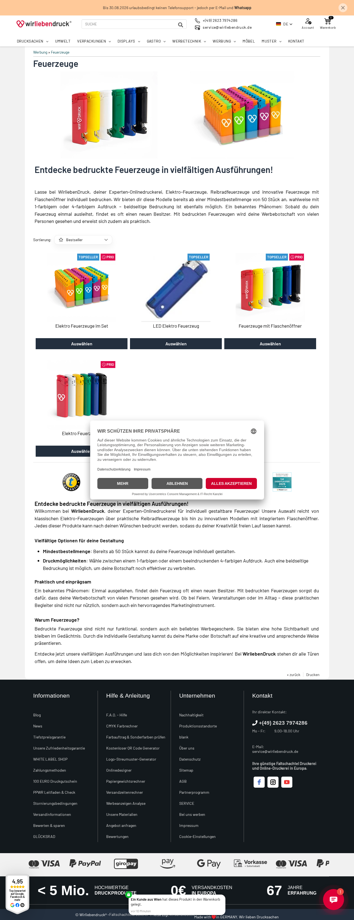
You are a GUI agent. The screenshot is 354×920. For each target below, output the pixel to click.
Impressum (189, 825)
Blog (37, 715)
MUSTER (269, 41)
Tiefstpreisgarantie (49, 737)
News (37, 726)
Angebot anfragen (121, 825)
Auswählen (81, 343)
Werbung (40, 52)
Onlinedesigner (119, 770)
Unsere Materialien (121, 814)
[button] (284, 24)
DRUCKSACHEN (30, 41)
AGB (183, 781)
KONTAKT (296, 41)
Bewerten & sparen (49, 825)
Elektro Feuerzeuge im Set (81, 325)
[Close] (224, 895)
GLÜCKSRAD (44, 836)
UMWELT (63, 41)
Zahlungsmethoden (49, 770)
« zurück (293, 674)
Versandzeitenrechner (124, 792)
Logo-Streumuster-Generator (131, 759)
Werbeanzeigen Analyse (125, 803)
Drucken (312, 674)
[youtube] (286, 782)
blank (183, 737)
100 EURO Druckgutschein (55, 781)
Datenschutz (190, 759)
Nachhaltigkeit (191, 715)
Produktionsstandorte (198, 726)
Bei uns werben (192, 814)
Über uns (186, 748)
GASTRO (154, 41)
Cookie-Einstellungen (197, 836)
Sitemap (186, 770)
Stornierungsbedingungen (55, 803)
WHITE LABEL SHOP (50, 759)
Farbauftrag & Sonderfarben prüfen (135, 737)
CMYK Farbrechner (122, 726)
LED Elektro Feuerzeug (176, 325)
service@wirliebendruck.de (275, 751)
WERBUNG (222, 41)
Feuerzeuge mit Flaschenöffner (270, 325)
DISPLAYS (126, 41)
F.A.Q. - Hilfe (116, 715)
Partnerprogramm (194, 792)
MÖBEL (249, 41)
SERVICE (186, 803)
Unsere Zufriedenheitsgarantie (59, 748)
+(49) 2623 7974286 (283, 723)
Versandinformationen (52, 814)
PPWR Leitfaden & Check (54, 792)
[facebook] (259, 782)
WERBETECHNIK (186, 41)
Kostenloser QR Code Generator (133, 748)
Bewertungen (117, 836)
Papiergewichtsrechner (125, 781)
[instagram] (272, 782)
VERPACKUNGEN (91, 41)
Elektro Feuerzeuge (81, 433)
